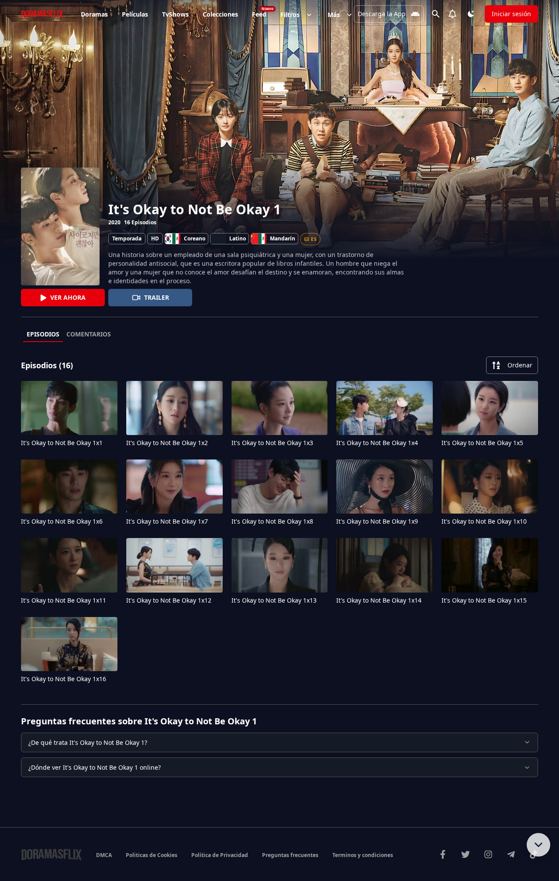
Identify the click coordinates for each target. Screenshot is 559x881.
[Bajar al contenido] (538, 845)
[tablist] (279, 334)
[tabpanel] (279, 522)
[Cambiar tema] (471, 14)
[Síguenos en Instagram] (488, 854)
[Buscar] (436, 14)
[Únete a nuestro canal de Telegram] (511, 854)
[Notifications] (452, 14)
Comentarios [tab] (88, 334)
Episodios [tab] (43, 334)
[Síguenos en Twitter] (465, 854)
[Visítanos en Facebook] (442, 854)
